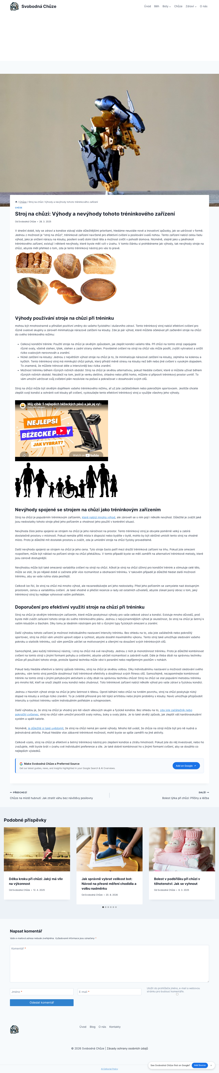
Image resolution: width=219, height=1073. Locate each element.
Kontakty (115, 1026)
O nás (203, 6)
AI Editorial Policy (109, 1069)
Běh (156, 6)
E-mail (84, 991)
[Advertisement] (109, 36)
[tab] (103, 907)
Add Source (200, 1065)
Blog (92, 1026)
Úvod (147, 6)
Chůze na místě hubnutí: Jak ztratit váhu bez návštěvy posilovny (51, 795)
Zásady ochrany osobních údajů (127, 1048)
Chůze (178, 6)
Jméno (16, 991)
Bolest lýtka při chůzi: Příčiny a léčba (185, 795)
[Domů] (16, 202)
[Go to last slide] (10, 866)
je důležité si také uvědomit (45, 728)
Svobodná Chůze (27, 221)
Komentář (18, 948)
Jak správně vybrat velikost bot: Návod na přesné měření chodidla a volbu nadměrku (109, 883)
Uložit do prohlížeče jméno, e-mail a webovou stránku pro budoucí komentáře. (173, 990)
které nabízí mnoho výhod (98, 517)
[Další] (209, 866)
